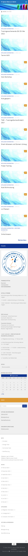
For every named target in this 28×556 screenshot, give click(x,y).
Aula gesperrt (5, 99)
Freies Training (6, 166)
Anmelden (4, 441)
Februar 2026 (5, 467)
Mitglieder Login (5, 456)
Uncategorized (5, 513)
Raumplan (3, 283)
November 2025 (6, 471)
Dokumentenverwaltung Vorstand (9, 460)
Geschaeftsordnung (5, 420)
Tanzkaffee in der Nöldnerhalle (9, 358)
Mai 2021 (4, 502)
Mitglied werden (5, 429)
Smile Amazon (6, 234)
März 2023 (4, 481)
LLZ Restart (5, 209)
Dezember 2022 (6, 485)
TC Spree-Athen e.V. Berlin (8, 2)
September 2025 (6, 474)
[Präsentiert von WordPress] (9, 551)
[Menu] (26, 2)
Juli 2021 (4, 495)
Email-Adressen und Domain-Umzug (14, 144)
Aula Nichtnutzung (7, 187)
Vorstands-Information (7, 516)
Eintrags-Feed (5, 444)
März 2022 (4, 491)
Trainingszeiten (4, 284)
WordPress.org (5, 451)
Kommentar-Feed (6, 448)
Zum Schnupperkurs (6, 286)
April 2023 (4, 478)
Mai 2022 (4, 488)
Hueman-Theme (22, 551)
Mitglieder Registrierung (6, 458)
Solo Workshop (6, 77)
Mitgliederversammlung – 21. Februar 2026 (12, 339)
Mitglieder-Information (7, 28)
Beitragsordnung (5, 417)
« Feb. (2, 394)
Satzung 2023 (4, 414)
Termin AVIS (5, 55)
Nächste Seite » (22, 240)
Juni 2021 (4, 498)
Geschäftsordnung (5, 533)
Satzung (3, 526)
